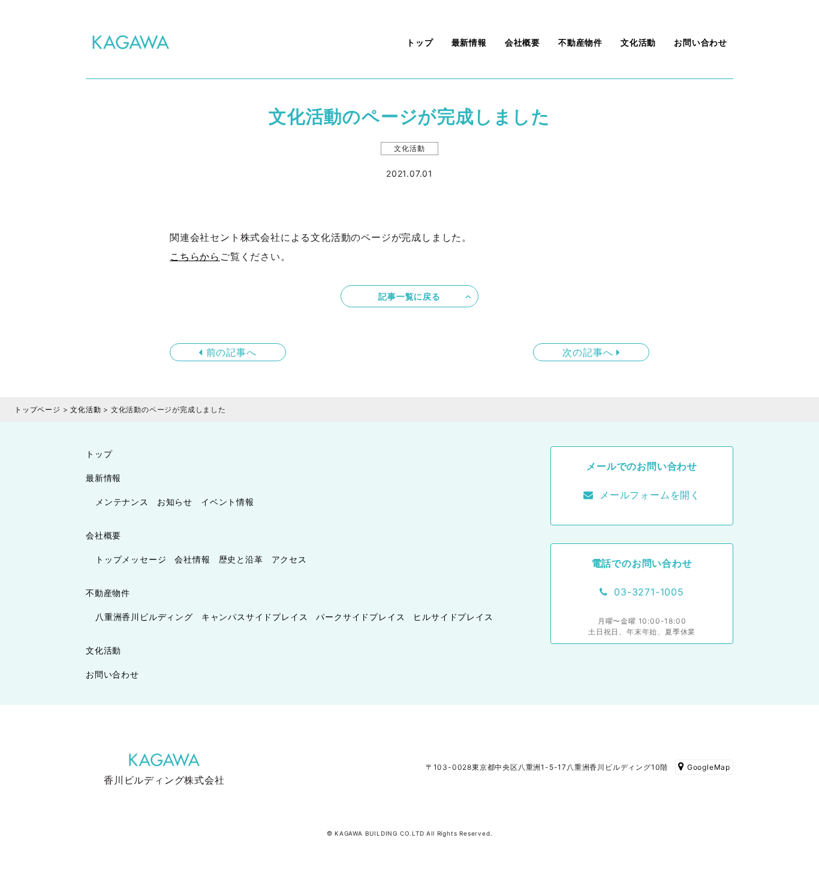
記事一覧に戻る (409, 296)
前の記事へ (230, 352)
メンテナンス (122, 502)
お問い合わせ (700, 42)
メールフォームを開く (650, 495)
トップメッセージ (130, 559)
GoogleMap (708, 767)
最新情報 (469, 42)
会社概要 (522, 42)
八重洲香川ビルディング (144, 617)
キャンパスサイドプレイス (254, 617)
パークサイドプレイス (360, 617)
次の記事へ (589, 352)
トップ (420, 42)
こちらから (195, 256)
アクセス (289, 559)
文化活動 (638, 42)
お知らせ (174, 502)
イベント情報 (227, 502)
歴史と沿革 (241, 559)
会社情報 (192, 559)
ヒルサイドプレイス (453, 617)
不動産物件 (580, 42)
